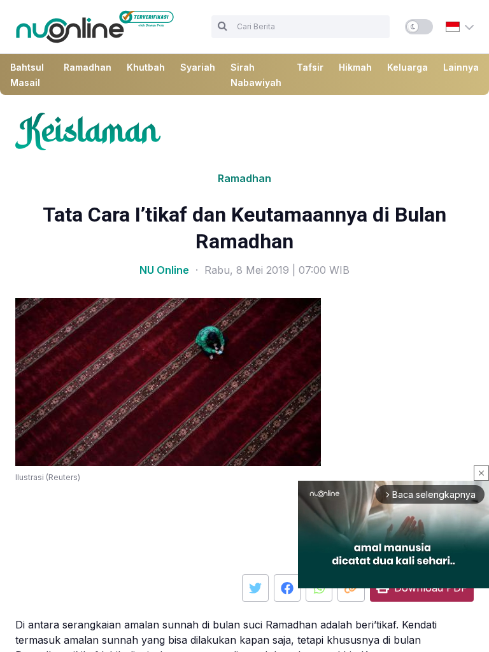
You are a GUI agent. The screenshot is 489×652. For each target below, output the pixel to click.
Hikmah (355, 67)
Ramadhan (87, 67)
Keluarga (407, 67)
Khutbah (146, 67)
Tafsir (310, 67)
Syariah (197, 67)
